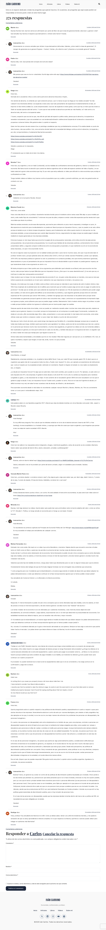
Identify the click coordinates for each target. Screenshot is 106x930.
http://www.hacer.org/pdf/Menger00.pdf (85, 527)
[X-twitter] (42, 916)
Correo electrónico (12, 875)
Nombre (9, 866)
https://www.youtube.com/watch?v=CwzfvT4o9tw (27, 142)
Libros (59, 4)
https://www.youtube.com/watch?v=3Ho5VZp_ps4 (27, 139)
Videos (67, 4)
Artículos (49, 4)
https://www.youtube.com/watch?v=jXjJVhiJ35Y (26, 136)
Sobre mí (77, 4)
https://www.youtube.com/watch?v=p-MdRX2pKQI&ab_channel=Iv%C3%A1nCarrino (65, 460)
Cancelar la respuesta (58, 834)
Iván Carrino (13, 4)
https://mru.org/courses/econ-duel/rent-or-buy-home (34, 495)
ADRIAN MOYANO (17, 643)
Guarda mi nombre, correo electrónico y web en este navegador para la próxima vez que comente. (37, 883)
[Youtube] (58, 916)
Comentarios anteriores (14, 23)
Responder (13, 36)
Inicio (40, 4)
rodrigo (13, 400)
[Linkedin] (47, 916)
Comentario (10, 843)
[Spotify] (64, 916)
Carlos (36, 833)
